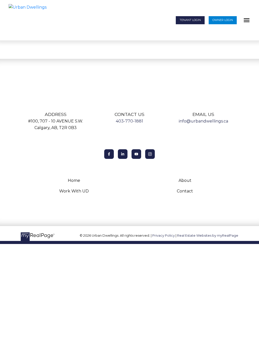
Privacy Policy (163, 235)
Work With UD (74, 191)
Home (74, 180)
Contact (185, 191)
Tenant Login (190, 20)
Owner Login (222, 20)
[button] (190, 20)
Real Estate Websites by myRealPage (207, 235)
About (185, 180)
